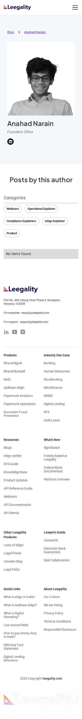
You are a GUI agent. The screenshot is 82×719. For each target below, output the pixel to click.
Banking (49, 363)
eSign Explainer (55, 221)
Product (12, 233)
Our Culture (52, 597)
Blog (10, 32)
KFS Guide (11, 464)
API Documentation (17, 505)
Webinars (13, 208)
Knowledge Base (15, 472)
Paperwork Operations (20, 404)
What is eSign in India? (19, 597)
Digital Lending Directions (14, 658)
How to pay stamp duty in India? (20, 635)
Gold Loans (52, 420)
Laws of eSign (13, 545)
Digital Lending (54, 404)
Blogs (8, 447)
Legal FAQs (12, 569)
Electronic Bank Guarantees (55, 550)
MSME (48, 396)
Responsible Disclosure (60, 629)
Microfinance (53, 387)
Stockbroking (53, 379)
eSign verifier (13, 456)
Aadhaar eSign (14, 387)
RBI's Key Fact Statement (13, 646)
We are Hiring (53, 605)
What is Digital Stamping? (14, 615)
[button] (74, 7)
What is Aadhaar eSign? (20, 605)
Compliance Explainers (21, 221)
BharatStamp (14, 371)
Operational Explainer (41, 208)
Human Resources (57, 371)
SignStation (52, 447)
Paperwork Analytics (18, 396)
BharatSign (13, 363)
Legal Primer (12, 553)
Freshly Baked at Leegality (55, 457)
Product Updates (16, 480)
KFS (46, 412)
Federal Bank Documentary (53, 469)
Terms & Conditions (57, 621)
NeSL (7, 379)
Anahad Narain (35, 32)
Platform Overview (57, 479)
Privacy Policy (53, 613)
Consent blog (13, 561)
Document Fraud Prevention (15, 413)
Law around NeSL (16, 625)
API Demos (11, 513)
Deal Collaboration (57, 560)
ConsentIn (51, 540)
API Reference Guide (18, 488)
